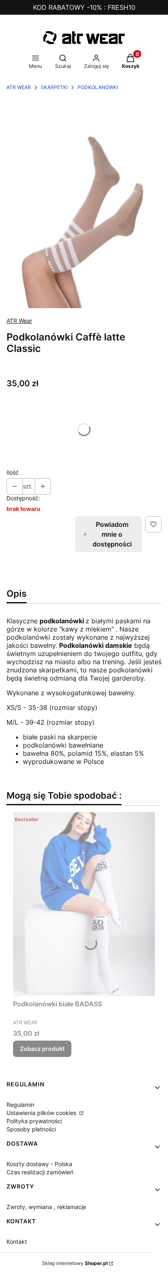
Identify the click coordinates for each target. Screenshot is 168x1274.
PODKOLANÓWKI (97, 87)
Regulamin (20, 1104)
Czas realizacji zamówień (40, 1172)
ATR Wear (19, 320)
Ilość (13, 472)
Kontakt (17, 1241)
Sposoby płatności (31, 1129)
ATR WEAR (19, 87)
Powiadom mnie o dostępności (112, 534)
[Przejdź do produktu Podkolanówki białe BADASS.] (84, 904)
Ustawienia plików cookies (42, 1112)
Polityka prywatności (34, 1120)
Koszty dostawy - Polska (39, 1163)
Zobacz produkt (42, 1048)
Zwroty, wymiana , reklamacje (46, 1206)
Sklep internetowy (75, 1263)
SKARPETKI (54, 87)
